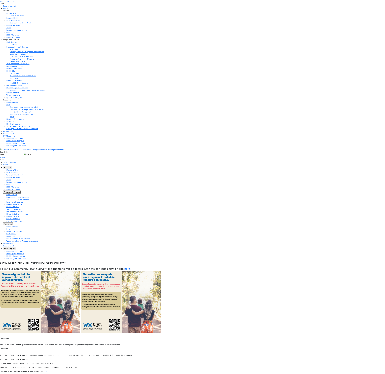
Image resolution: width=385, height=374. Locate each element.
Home (5, 8)
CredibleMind (8, 131)
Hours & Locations (13, 37)
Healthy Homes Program (15, 143)
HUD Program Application (16, 145)
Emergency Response (14, 66)
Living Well (14, 78)
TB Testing (13, 44)
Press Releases (12, 102)
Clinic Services (11, 42)
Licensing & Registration (15, 119)
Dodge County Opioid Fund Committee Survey (27, 90)
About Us (7, 167)
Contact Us (10, 32)
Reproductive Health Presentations (23, 76)
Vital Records (11, 121)
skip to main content (8, 1)
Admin (48, 371)
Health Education (12, 71)
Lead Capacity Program (15, 141)
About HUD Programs (14, 138)
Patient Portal (8, 133)
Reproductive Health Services (17, 47)
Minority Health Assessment (20, 112)
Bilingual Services (13, 93)
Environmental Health (14, 85)
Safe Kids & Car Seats (14, 81)
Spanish (3, 157)
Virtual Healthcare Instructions (18, 126)
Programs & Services (12, 192)
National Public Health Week (20, 23)
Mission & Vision (12, 13)
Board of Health (12, 18)
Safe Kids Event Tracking (19, 83)
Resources (8, 224)
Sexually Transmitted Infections (21, 56)
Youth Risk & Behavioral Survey (21, 114)
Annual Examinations (18, 54)
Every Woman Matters (18, 61)
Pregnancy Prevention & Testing (22, 59)
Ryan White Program (14, 97)
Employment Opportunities (16, 30)
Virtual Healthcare (13, 95)
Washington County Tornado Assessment (22, 129)
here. (127, 269)
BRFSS (12, 117)
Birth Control (14, 49)
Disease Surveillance (14, 68)
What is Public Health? (14, 20)
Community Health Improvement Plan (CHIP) (27, 109)
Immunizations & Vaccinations (17, 64)
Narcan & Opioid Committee (17, 88)
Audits (8, 28)
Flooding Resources (13, 124)
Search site (4, 152)
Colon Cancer (15, 73)
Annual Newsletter (17, 16)
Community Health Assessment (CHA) (24, 107)
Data (8, 105)
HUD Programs (9, 136)
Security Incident (9, 6)
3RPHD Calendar (12, 35)
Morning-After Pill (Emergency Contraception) (27, 52)
